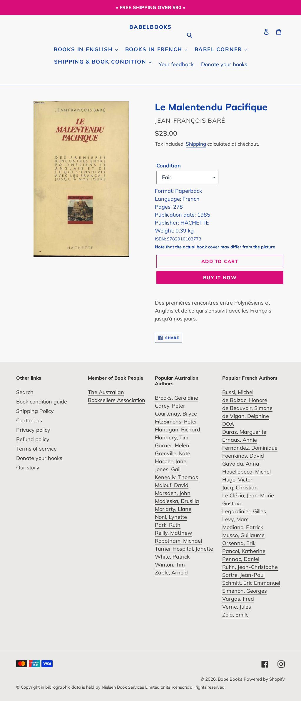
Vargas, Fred (238, 598)
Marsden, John (172, 493)
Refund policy (32, 439)
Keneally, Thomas (176, 477)
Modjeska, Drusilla (177, 501)
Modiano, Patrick (242, 527)
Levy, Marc (235, 519)
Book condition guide (41, 401)
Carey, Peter (170, 405)
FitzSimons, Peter (176, 421)
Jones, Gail (167, 469)
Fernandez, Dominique (249, 447)
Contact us (29, 420)
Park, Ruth (167, 524)
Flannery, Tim (171, 437)
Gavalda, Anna (240, 463)
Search (25, 392)
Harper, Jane (170, 461)
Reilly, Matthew (173, 532)
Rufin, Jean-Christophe (250, 567)
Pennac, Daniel (240, 559)
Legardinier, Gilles (244, 511)
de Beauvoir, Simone (247, 408)
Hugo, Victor (237, 479)
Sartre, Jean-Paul (243, 575)
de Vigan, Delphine (245, 416)
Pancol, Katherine (243, 551)
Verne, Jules (236, 606)
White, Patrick (172, 556)
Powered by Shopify (264, 679)
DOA (228, 424)
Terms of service (36, 448)
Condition (168, 165)
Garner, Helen (172, 445)
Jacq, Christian (240, 487)
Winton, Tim (170, 564)
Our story (27, 467)
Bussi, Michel (237, 392)
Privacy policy (33, 429)
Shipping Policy (35, 411)
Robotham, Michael (178, 540)
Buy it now (220, 277)
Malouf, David (171, 485)
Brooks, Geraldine (176, 397)
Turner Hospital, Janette (184, 548)
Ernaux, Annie (239, 439)
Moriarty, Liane (173, 509)
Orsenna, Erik (238, 543)
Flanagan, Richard (177, 429)
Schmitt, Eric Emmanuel (251, 582)
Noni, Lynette (171, 517)
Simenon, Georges (244, 590)
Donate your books (39, 458)
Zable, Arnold (171, 572)
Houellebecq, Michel (246, 471)
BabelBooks (150, 27)
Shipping (196, 144)
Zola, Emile (235, 614)
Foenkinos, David (243, 455)
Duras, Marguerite (244, 431)
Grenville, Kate (172, 453)
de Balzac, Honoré (244, 400)
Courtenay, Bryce (176, 413)
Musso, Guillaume (243, 535)
